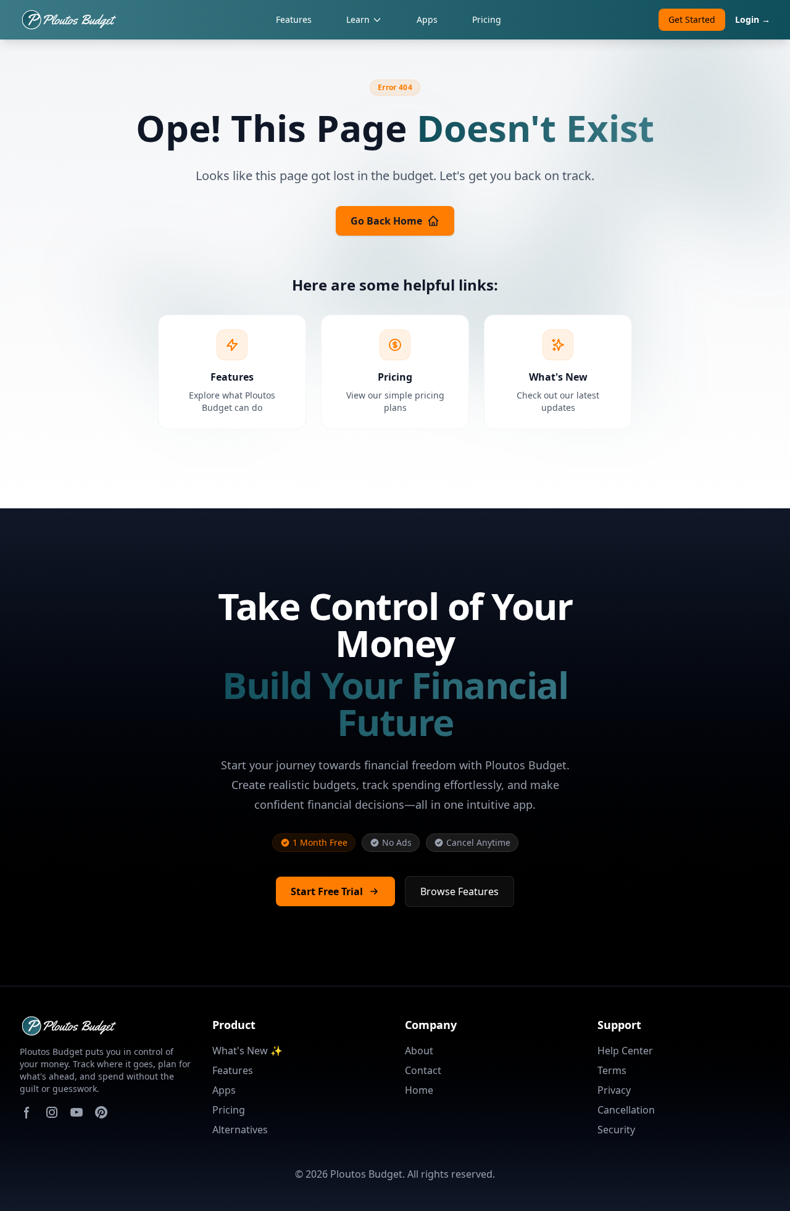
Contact (423, 1070)
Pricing (486, 19)
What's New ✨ (247, 1050)
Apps (427, 19)
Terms (611, 1070)
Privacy (614, 1090)
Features (294, 19)
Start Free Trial (327, 891)
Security (616, 1129)
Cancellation (626, 1110)
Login (752, 19)
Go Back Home (386, 221)
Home (419, 1090)
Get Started (691, 19)
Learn (358, 19)
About (419, 1050)
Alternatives (240, 1129)
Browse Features (459, 891)
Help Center (625, 1050)
